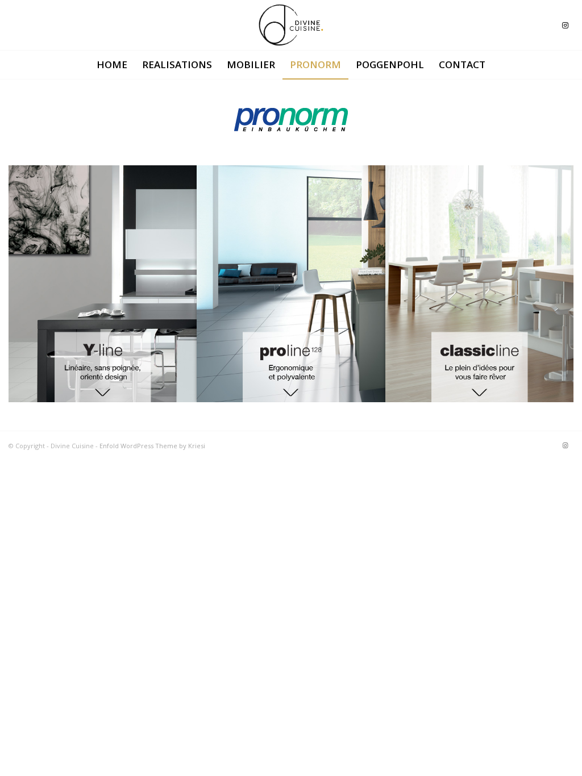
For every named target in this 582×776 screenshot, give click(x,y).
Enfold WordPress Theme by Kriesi (152, 445)
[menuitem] (112, 65)
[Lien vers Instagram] (564, 25)
